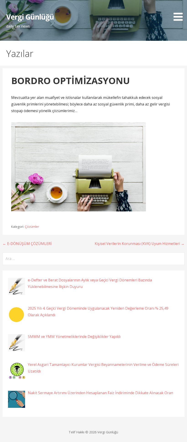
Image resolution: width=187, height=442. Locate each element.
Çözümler (32, 226)
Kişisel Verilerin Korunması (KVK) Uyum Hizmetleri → (139, 243)
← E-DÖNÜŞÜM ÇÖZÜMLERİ (27, 243)
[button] (179, 11)
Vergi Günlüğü (30, 17)
